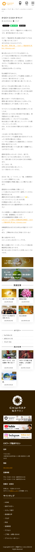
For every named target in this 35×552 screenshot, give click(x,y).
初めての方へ (9, 506)
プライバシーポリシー (12, 538)
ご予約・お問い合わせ (12, 534)
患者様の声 (8, 514)
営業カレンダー (14, 491)
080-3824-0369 (7, 468)
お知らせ (7, 338)
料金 (6, 522)
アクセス (8, 530)
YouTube (7, 335)
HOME (7, 502)
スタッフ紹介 (9, 510)
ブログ (17, 21)
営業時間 (8, 526)
